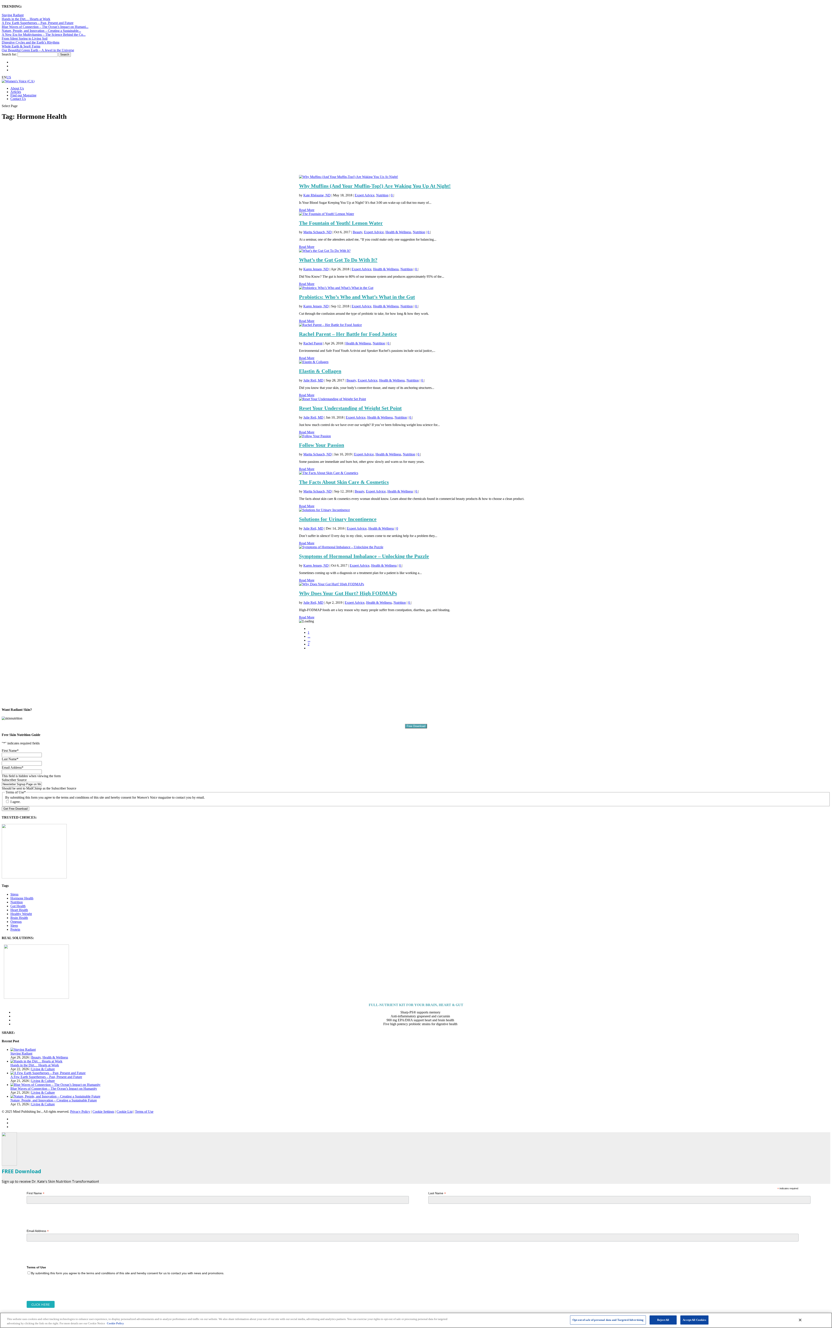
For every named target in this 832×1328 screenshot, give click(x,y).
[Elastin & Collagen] (313, 362)
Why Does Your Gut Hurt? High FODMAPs (348, 593)
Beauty (357, 232)
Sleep (14, 925)
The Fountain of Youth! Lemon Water (341, 223)
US (8, 77)
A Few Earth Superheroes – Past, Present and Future (37, 23)
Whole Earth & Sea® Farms (21, 46)
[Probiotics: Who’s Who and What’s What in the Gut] (336, 288)
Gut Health (18, 906)
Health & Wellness (398, 232)
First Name (35, 1193)
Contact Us (18, 99)
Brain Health (19, 918)
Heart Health (19, 910)
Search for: (9, 54)
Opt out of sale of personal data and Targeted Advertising (608, 1319)
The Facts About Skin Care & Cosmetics (344, 482)
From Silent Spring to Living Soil (24, 38)
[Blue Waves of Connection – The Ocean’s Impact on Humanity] (55, 1085)
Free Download (416, 726)
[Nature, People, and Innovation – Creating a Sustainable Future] (55, 1096)
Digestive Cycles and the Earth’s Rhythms (30, 42)
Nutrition (382, 195)
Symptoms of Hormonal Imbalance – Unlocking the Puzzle (364, 556)
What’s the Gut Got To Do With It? (338, 260)
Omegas (16, 921)
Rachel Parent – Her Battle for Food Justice (348, 334)
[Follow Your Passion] (315, 436)
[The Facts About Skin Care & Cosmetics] (328, 473)
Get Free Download (15, 808)
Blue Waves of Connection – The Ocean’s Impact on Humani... (45, 27)
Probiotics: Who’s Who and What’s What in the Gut (357, 297)
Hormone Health (21, 898)
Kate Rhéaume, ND (317, 195)
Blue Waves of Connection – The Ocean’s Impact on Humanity (53, 1088)
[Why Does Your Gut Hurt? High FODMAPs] (331, 584)
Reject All (663, 1319)
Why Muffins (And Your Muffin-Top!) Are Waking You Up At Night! (375, 186)
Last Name (437, 1193)
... (309, 636)
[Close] (800, 1320)
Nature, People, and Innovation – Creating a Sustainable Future (53, 1100)
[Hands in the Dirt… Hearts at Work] (36, 1061)
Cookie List (125, 1111)
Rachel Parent (312, 343)
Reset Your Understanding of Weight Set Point (350, 408)
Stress (14, 894)
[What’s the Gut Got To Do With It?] (325, 251)
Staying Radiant (13, 15)
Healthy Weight (21, 914)
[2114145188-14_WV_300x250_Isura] (34, 877)
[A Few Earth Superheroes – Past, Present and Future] (48, 1073)
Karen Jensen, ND (316, 269)
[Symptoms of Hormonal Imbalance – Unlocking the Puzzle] (341, 547)
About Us (17, 88)
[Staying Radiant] (23, 1049)
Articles (15, 92)
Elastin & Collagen (320, 371)
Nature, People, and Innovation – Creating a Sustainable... (41, 31)
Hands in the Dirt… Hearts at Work (26, 19)
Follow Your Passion (321, 445)
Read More (306, 210)
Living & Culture (43, 1069)
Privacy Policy (80, 1111)
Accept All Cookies (694, 1319)
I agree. (15, 802)
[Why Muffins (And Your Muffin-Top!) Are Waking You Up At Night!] (348, 177)
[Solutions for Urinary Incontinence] (324, 510)
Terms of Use (144, 1111)
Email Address (38, 1231)
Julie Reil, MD (313, 380)
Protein (15, 929)
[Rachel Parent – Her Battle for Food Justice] (330, 325)
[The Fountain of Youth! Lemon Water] (326, 214)
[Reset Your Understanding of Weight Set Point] (332, 399)
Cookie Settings (103, 1111)
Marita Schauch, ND (317, 232)
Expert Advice (364, 195)
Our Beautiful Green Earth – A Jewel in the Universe (38, 50)
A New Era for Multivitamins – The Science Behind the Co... (44, 34)
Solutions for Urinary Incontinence (338, 519)
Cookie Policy (115, 1323)
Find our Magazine (23, 95)
